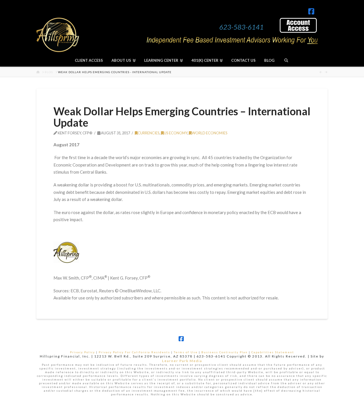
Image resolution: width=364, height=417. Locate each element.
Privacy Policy (82, 352)
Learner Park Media (182, 361)
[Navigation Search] (286, 60)
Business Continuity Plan (224, 352)
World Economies (210, 133)
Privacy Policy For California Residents (134, 352)
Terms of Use (186, 352)
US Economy (175, 133)
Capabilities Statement (272, 352)
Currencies (149, 133)
